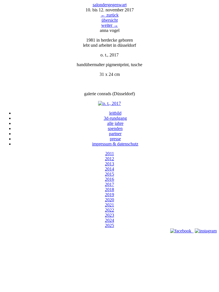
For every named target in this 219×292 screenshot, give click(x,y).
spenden (115, 128)
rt (124, 4)
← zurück (110, 15)
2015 (109, 174)
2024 (109, 220)
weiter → (109, 25)
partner (115, 133)
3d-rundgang (115, 118)
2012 (109, 158)
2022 (109, 210)
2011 (109, 153)
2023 (109, 215)
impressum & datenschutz (115, 143)
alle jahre (115, 123)
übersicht (110, 20)
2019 (109, 194)
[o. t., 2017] (109, 103)
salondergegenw (107, 4)
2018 (109, 189)
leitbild (115, 113)
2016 (109, 179)
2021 (109, 204)
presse (115, 138)
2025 (109, 225)
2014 (109, 169)
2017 (109, 184)
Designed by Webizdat (109, 236)
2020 (109, 199)
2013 (109, 163)
